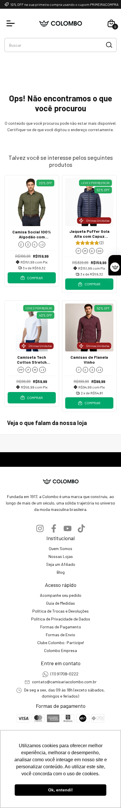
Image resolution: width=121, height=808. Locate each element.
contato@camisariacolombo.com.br (64, 681)
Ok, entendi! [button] (60, 790)
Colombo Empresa (60, 650)
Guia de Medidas (60, 603)
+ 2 (42, 244)
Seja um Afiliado (60, 564)
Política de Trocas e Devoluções (60, 610)
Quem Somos (60, 548)
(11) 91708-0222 (64, 673)
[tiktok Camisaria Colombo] (81, 528)
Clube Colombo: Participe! (60, 642)
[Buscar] (109, 44)
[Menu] (11, 23)
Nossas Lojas (60, 556)
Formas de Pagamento (60, 626)
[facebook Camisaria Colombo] (53, 528)
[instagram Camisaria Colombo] (39, 528)
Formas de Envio (60, 634)
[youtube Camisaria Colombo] (67, 528)
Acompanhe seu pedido (60, 595)
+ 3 (42, 370)
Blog (61, 572)
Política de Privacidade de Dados (60, 618)
